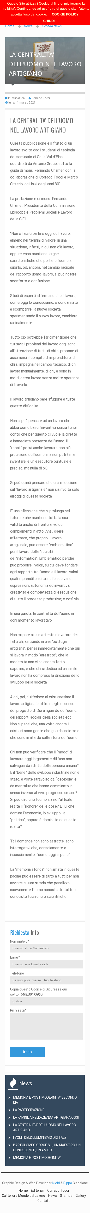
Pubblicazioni (16, 98)
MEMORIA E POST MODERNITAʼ (37, 1158)
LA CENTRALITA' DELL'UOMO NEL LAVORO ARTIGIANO (44, 1127)
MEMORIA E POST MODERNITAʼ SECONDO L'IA (45, 1099)
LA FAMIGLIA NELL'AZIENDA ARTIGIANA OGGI (46, 1117)
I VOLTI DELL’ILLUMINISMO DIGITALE (39, 1137)
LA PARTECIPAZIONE (28, 1110)
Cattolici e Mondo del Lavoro (23, 1196)
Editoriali (37, 1190)
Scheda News (52, 26)
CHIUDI (49, 21)
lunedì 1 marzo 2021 (22, 102)
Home (9, 26)
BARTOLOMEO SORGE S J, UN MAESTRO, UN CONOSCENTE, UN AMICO (47, 1147)
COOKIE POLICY (65, 14)
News (28, 26)
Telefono (17, 973)
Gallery (81, 1196)
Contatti (43, 1201)
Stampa (66, 1196)
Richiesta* (18, 1010)
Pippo (67, 1183)
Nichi (56, 1183)
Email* (15, 957)
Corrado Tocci (40, 98)
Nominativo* (19, 941)
